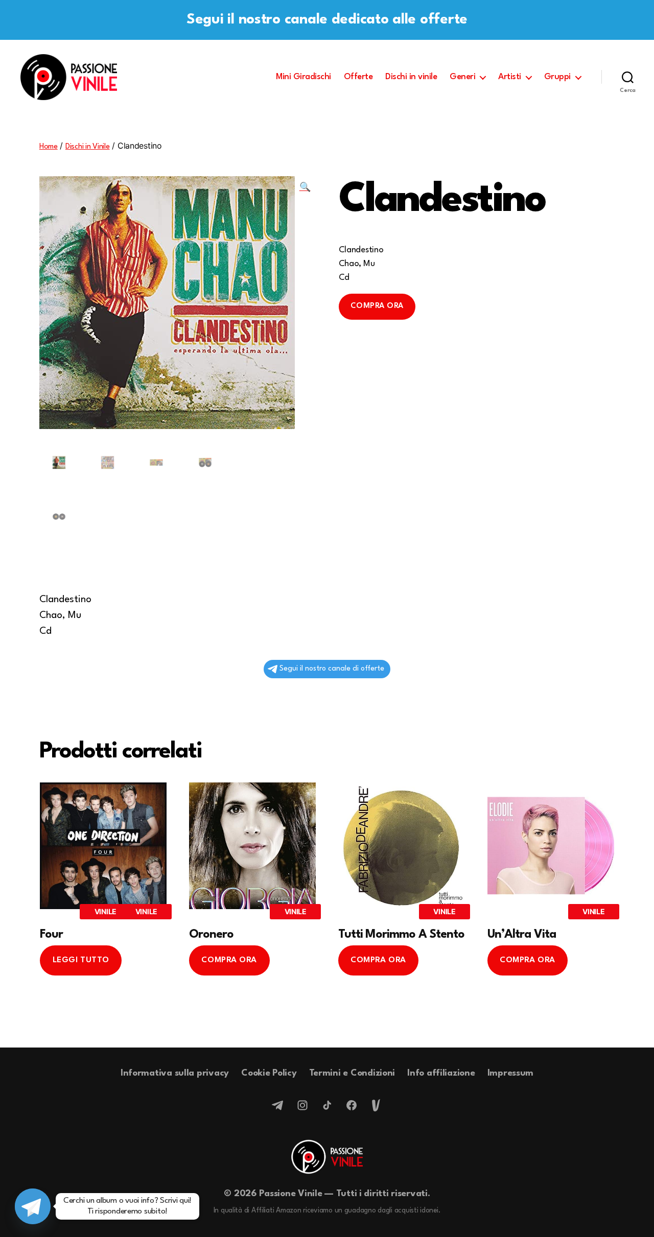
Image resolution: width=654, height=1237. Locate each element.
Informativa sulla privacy (175, 1073)
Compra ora (377, 306)
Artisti (509, 77)
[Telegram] (278, 1105)
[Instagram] (302, 1105)
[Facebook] (351, 1105)
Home (48, 147)
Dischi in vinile (411, 77)
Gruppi (557, 77)
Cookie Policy (269, 1073)
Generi (462, 77)
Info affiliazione (441, 1073)
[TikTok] (327, 1105)
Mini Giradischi (303, 77)
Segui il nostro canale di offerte (331, 668)
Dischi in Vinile (87, 147)
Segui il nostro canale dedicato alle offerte (327, 20)
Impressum (510, 1073)
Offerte (358, 77)
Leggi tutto (81, 960)
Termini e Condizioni (352, 1073)
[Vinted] (376, 1105)
